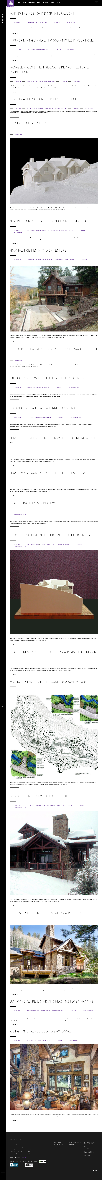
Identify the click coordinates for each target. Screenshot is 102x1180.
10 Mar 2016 (17, 108)
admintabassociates (73, 387)
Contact (58, 2)
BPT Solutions (87, 1170)
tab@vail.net (72, 1144)
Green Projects (14, 1161)
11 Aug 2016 (17, 49)
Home (19, 2)
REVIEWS (2, 706)
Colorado (51, 259)
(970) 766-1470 (57, 1142)
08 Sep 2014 (17, 544)
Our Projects (31, 2)
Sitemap (24, 1157)
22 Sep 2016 (17, 22)
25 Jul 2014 (17, 1040)
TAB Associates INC (60, 1170)
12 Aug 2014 (17, 805)
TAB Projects (62, 230)
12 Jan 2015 (17, 481)
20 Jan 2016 (17, 230)
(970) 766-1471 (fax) (58, 1144)
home (28, 22)
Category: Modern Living (2, 17)
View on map (87, 1148)
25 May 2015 (17, 417)
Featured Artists (32, 1161)
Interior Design (34, 22)
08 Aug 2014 (17, 921)
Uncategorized (69, 132)
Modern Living (44, 22)
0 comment (58, 22)
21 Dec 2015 (17, 259)
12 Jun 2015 (17, 387)
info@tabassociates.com (75, 1142)
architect (30, 81)
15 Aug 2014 (17, 690)
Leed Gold (23, 1161)
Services (39, 2)
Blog (52, 2)
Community (46, 2)
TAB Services (69, 230)
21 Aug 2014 (17, 660)
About (24, 2)
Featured (43, 132)
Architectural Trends (39, 81)
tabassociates (71, 22)
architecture (44, 108)
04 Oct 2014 (17, 511)
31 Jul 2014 (17, 1010)
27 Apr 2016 (17, 81)
